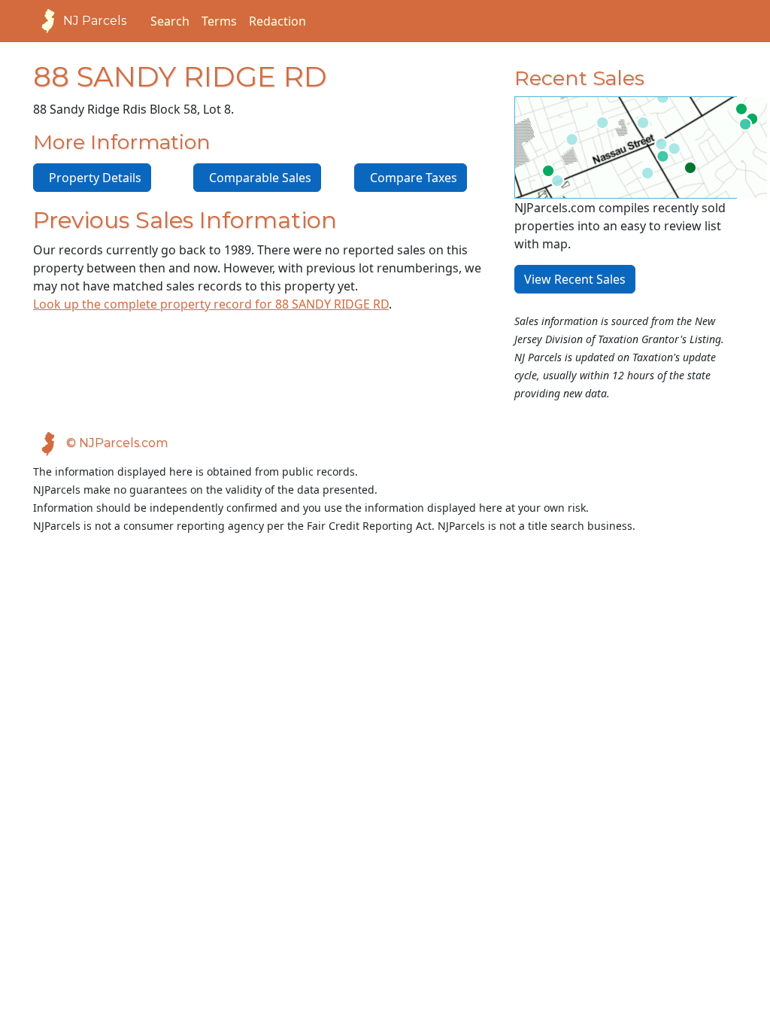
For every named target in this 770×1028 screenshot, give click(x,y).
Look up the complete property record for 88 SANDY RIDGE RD (211, 304)
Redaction (277, 21)
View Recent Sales (575, 279)
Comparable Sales (257, 177)
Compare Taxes (410, 177)
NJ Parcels (94, 21)
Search (169, 21)
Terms (219, 21)
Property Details (92, 177)
